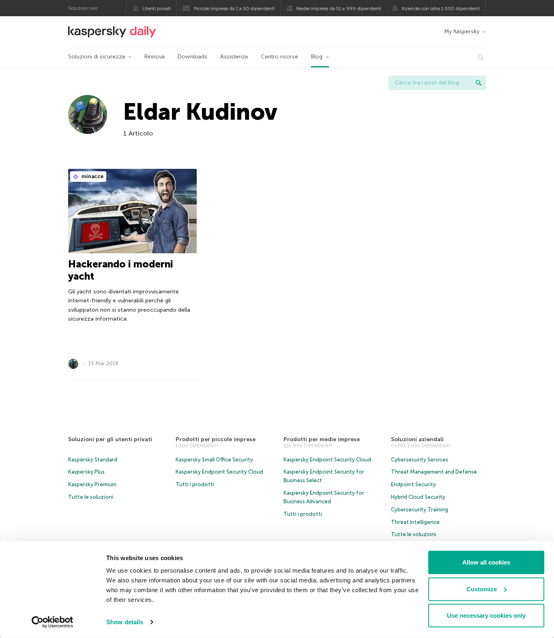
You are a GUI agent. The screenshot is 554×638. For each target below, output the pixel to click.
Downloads (192, 56)
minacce (91, 176)
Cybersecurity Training (419, 510)
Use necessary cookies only (486, 615)
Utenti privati (156, 8)
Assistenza (234, 56)
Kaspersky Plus (86, 472)
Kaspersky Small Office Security (214, 460)
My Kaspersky (461, 31)
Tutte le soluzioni (90, 497)
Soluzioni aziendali (417, 439)
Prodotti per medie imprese (321, 439)
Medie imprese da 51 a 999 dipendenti (338, 8)
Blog (316, 56)
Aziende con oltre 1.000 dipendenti (441, 8)
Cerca (478, 82)
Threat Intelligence (415, 522)
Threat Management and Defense (434, 472)
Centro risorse (279, 56)
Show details (124, 622)
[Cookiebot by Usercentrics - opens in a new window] (52, 622)
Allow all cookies (486, 562)
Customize (481, 588)
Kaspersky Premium (92, 484)
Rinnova (154, 56)
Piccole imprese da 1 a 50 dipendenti (234, 8)
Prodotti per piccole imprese (216, 439)
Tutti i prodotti (195, 484)
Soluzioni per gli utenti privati (110, 439)
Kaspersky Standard (92, 460)
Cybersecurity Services (419, 460)
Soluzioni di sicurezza (96, 56)
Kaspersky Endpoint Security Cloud (219, 472)
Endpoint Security (413, 484)
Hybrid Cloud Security (418, 497)
